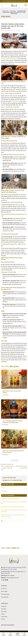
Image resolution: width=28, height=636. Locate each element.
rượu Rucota (8, 214)
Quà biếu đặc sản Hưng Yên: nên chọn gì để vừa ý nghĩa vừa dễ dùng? (13, 515)
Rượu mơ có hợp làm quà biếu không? (10, 498)
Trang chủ (5, 11)
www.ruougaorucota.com (12, 577)
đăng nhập (10, 480)
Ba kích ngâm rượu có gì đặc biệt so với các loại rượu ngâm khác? (14, 510)
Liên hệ (3, 619)
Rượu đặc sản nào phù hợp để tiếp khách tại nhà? (13, 506)
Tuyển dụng (4, 616)
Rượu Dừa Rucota (12, 140)
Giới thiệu (3, 609)
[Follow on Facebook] (2, 580)
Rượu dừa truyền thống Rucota (9, 58)
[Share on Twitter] (14, 460)
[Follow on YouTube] (7, 580)
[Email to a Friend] (16, 460)
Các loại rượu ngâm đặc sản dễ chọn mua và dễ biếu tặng (13, 502)
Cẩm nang (13, 11)
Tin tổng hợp (4, 490)
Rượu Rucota (15, 101)
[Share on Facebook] (11, 460)
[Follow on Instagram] (3, 580)
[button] (2, 5)
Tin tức (3, 614)
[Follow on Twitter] (5, 580)
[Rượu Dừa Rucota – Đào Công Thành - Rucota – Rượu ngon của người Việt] (14, 5)
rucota (18, 30)
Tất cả (2, 487)
